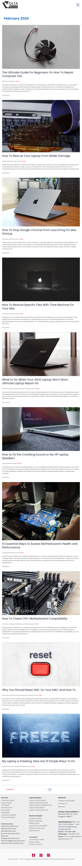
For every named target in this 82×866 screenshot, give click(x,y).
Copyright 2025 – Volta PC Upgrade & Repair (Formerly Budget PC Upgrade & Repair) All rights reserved (41, 859)
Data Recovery (6, 808)
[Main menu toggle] (78, 5)
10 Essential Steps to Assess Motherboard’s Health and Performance (39, 545)
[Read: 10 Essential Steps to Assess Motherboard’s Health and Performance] (41, 511)
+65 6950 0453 (74, 834)
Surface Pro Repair (8, 817)
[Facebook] (33, 855)
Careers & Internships (66, 801)
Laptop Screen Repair (37, 800)
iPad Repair (5, 812)
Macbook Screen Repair (38, 826)
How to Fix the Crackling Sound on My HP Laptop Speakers (35, 456)
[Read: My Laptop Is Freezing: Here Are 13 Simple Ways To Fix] (41, 736)
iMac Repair (5, 810)
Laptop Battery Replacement (40, 805)
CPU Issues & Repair (8, 624)
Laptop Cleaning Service (38, 810)
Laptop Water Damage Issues (11, 161)
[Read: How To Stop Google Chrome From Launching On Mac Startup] (41, 202)
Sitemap (61, 807)
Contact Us (62, 804)
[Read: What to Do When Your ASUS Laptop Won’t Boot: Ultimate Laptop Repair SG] (41, 354)
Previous (9, 789)
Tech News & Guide (36, 839)
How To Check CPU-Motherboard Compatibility (34, 619)
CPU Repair (5, 805)
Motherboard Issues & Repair (24, 624)
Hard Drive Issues (7, 389)
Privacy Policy (34, 842)
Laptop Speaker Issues (9, 463)
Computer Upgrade (8, 815)
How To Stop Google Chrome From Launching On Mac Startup (39, 232)
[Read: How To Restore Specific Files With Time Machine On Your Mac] (41, 279)
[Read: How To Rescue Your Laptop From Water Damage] (41, 126)
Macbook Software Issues (10, 239)
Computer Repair (7, 800)
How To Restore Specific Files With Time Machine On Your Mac (38, 306)
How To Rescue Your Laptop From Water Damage (36, 156)
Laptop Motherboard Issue (10, 553)
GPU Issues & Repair (8, 81)
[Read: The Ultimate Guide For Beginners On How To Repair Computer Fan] (41, 47)
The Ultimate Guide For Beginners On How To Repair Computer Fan (37, 74)
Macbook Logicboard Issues (11, 695)
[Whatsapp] (48, 855)
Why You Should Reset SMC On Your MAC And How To (39, 690)
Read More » (6, 95)
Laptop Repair (6, 803)
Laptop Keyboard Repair (38, 803)
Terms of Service (35, 844)
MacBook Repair (35, 818)
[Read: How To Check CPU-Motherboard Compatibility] (41, 593)
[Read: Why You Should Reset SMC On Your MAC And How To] (41, 664)
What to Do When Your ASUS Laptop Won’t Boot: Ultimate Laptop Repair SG (35, 381)
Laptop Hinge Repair (37, 808)
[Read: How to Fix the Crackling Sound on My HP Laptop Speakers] (41, 429)
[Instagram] (41, 855)
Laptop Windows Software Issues (24, 389)
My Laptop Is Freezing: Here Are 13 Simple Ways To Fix (38, 761)
